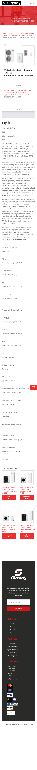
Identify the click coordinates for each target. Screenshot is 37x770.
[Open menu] (24, 3)
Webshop (12, 643)
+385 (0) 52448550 (10, 675)
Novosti (12, 630)
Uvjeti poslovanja (18, 730)
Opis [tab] (18, 109)
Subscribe (18, 608)
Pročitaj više (9, 497)
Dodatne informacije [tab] (18, 115)
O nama (12, 627)
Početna (5, 20)
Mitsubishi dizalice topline (16, 35)
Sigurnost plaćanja (12, 650)
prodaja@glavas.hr (12, 679)
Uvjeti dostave (12, 653)
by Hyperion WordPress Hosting (18, 726)
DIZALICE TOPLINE (15, 33)
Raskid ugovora (12, 656)
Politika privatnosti (18, 734)
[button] (30, 3)
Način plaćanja (12, 646)
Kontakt (12, 633)
